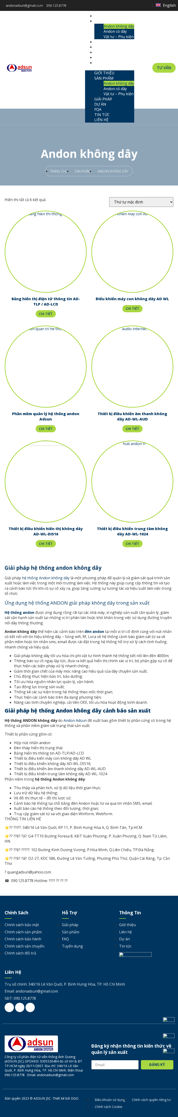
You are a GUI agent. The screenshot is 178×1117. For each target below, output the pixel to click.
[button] (109, 67)
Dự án (104, 46)
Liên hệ (105, 62)
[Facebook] (125, 5)
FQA (101, 52)
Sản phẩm (107, 20)
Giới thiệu (108, 15)
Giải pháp (107, 41)
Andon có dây (115, 31)
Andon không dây (119, 26)
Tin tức (105, 57)
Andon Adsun (75, 720)
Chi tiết (46, 314)
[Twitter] (132, 5)
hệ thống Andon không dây (46, 577)
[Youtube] (139, 5)
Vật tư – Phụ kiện (119, 36)
